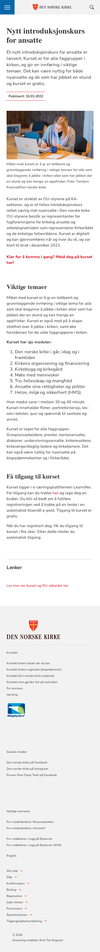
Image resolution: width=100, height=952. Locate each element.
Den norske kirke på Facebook (27, 762)
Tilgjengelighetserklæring (24, 921)
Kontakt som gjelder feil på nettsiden (32, 682)
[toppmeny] (7, 7)
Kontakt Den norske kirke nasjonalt (31, 676)
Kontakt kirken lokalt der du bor (29, 663)
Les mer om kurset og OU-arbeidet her (37, 585)
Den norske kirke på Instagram (27, 769)
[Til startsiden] (33, 629)
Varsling (12, 695)
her (55, 493)
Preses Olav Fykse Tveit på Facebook (32, 775)
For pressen (15, 688)
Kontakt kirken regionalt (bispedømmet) (34, 669)
